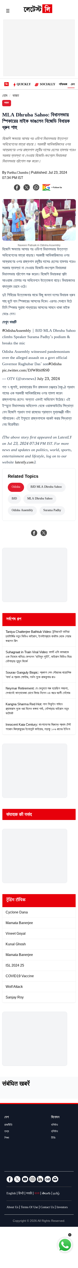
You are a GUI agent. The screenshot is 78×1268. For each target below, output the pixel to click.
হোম (4, 96)
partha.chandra (17, 173)
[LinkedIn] (40, 1179)
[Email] (55, 1179)
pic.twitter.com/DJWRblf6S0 (25, 371)
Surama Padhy (52, 510)
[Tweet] (44, 533)
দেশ (73, 84)
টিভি (53, 1138)
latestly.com (24, 463)
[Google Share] (53, 190)
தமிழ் (56, 1193)
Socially (47, 84)
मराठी (29, 1193)
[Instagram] (32, 1179)
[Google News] (47, 1179)
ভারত (16, 96)
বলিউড (54, 1125)
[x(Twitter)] (26, 187)
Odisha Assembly (22, 510)
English (11, 1193)
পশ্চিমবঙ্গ (63, 84)
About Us (12, 1207)
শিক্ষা (6, 1138)
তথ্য (6, 1131)
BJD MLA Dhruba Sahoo (46, 487)
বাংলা (36, 1193)
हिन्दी (21, 1193)
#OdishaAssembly (16, 331)
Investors (62, 1207)
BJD (14, 499)
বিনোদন (55, 1117)
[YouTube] (25, 1179)
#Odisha (55, 365)
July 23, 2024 (48, 379)
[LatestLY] (37, 12)
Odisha (16, 487)
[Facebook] (17, 187)
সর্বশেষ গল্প (13, 619)
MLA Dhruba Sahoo (39, 499)
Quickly (24, 84)
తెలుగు (46, 1193)
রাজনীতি (8, 1125)
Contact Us (47, 1207)
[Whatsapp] (36, 187)
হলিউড (54, 1131)
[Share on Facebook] (34, 533)
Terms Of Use (29, 1207)
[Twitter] (17, 1179)
